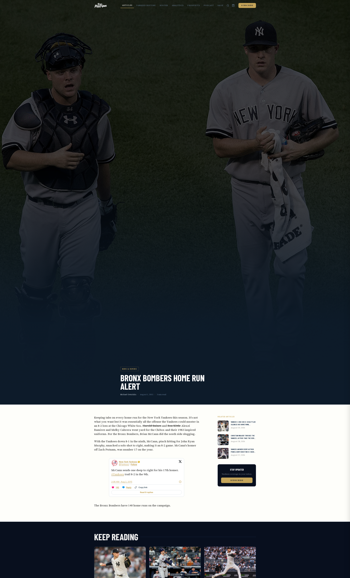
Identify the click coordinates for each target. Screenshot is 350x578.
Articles (127, 5)
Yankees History (146, 5)
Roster (164, 5)
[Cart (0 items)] (233, 5)
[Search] (228, 5)
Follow (134, 464)
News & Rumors (129, 369)
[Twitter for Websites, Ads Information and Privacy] (180, 482)
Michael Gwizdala (128, 394)
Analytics (178, 5)
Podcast (209, 5)
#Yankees (117, 474)
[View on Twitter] (180, 463)
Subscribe (247, 5)
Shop (220, 5)
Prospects (193, 5)
